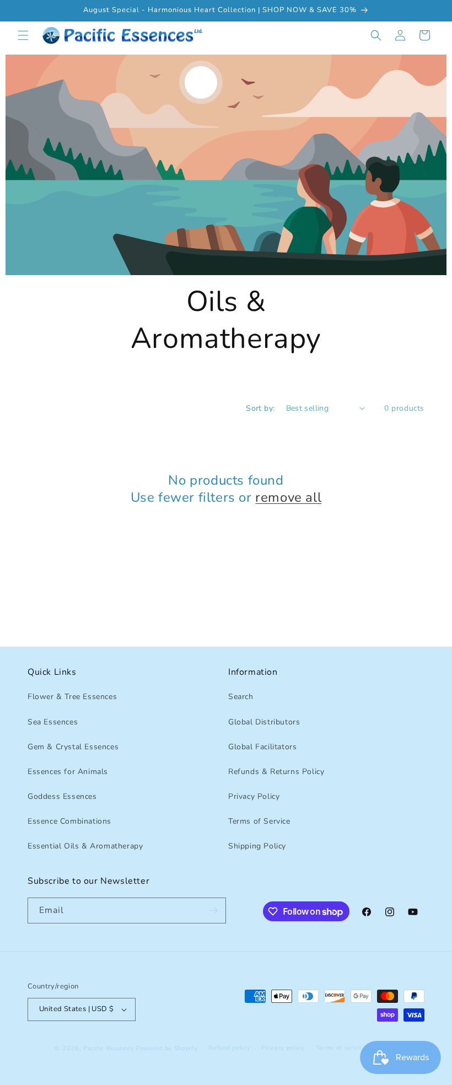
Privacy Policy (253, 796)
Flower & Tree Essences (72, 696)
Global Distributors (264, 722)
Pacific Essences (108, 1048)
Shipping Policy (257, 846)
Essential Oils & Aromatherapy (85, 846)
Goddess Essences (62, 796)
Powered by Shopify (167, 1048)
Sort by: (260, 408)
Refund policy (229, 1048)
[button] (23, 35)
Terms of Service (259, 821)
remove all (288, 497)
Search (241, 696)
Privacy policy (283, 1048)
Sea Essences (53, 722)
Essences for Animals (68, 771)
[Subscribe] (213, 910)
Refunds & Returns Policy (276, 771)
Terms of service (341, 1048)
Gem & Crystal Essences (73, 747)
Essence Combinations (69, 821)
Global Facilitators (262, 747)
